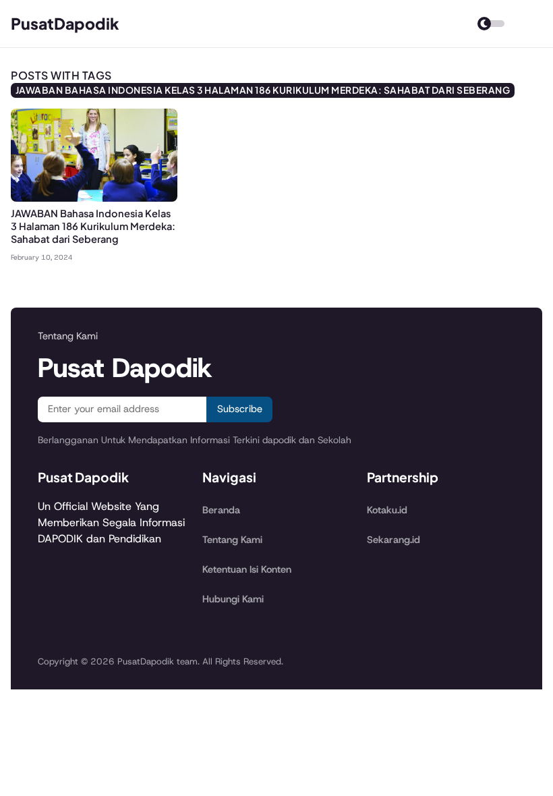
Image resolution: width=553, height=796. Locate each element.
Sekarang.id (393, 539)
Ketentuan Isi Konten (246, 569)
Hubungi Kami (233, 599)
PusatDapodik (65, 23)
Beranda (221, 510)
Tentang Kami (232, 539)
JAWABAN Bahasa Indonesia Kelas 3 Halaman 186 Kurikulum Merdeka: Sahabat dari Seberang (93, 226)
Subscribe (239, 409)
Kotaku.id (387, 510)
